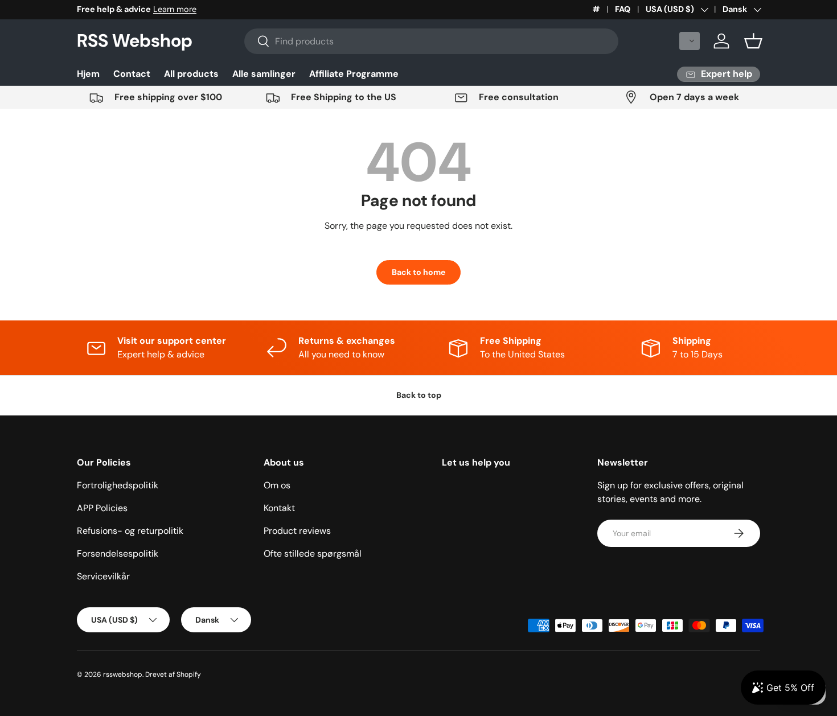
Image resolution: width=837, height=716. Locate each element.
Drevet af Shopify (173, 674)
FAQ (622, 9)
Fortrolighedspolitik (117, 485)
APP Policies (102, 508)
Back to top (418, 395)
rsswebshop (122, 674)
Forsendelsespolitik (117, 553)
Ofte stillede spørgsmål (313, 553)
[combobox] (431, 41)
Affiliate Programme (354, 74)
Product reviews (297, 531)
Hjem (88, 74)
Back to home (418, 272)
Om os (277, 485)
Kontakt (279, 508)
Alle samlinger (264, 74)
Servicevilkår (103, 576)
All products (191, 74)
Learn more (174, 9)
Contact (131, 74)
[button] (689, 41)
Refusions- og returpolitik (130, 531)
